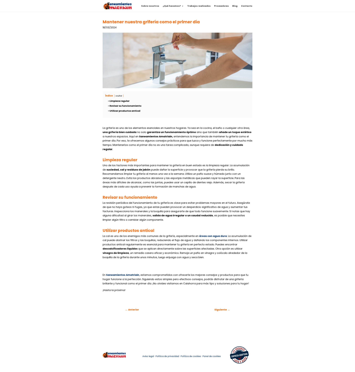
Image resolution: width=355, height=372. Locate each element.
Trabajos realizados (199, 6)
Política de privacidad (167, 356)
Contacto (246, 6)
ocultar (119, 96)
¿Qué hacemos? (172, 6)
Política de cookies (191, 356)
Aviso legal (148, 356)
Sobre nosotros (150, 6)
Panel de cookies (211, 356)
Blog (235, 6)
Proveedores (221, 6)
